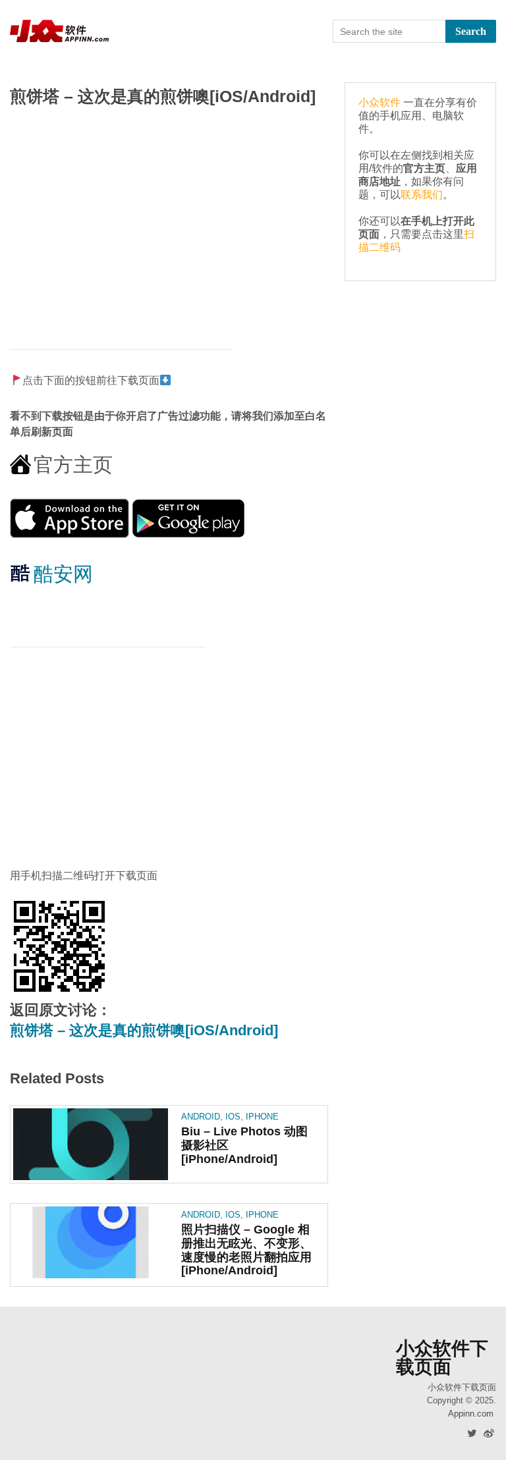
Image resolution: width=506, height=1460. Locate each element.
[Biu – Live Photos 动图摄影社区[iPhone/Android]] (91, 1144)
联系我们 (422, 194)
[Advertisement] (169, 220)
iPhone (262, 1117)
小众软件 (379, 102)
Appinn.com (470, 1414)
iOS (232, 1117)
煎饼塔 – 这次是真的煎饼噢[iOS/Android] (144, 1030)
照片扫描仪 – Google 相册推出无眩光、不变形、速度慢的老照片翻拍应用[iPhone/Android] (246, 1250)
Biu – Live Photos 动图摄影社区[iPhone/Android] (244, 1145)
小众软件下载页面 (442, 1357)
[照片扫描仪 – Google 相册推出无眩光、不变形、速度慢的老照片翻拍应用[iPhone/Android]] (91, 1242)
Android (200, 1117)
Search (470, 31)
